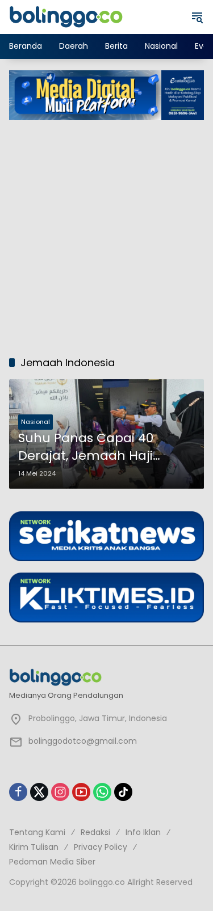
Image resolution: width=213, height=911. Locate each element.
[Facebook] (18, 792)
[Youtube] (81, 792)
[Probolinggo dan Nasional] (66, 16)
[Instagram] (60, 792)
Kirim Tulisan (34, 847)
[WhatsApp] (102, 792)
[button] (197, 17)
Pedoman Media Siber (52, 861)
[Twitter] (39, 792)
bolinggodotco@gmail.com (82, 741)
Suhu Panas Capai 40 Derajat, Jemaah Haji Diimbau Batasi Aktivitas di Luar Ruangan (102, 447)
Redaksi (95, 832)
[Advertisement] (106, 232)
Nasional (35, 421)
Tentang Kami (37, 832)
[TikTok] (123, 792)
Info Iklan (143, 832)
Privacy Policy (100, 847)
